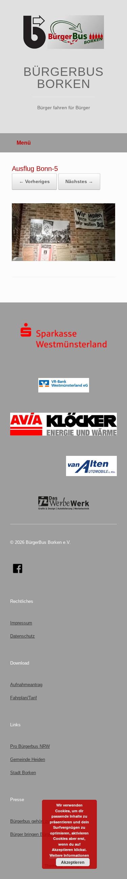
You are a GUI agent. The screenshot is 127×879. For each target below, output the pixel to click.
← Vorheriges (34, 181)
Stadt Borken (23, 772)
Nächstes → (79, 181)
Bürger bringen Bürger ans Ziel (40, 834)
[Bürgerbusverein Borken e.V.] (63, 32)
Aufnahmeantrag (26, 684)
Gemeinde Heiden (27, 759)
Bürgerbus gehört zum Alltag (38, 821)
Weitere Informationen (69, 855)
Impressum (21, 622)
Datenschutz (22, 636)
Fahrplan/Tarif (23, 697)
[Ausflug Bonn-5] (63, 259)
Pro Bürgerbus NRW (30, 746)
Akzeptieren (72, 862)
